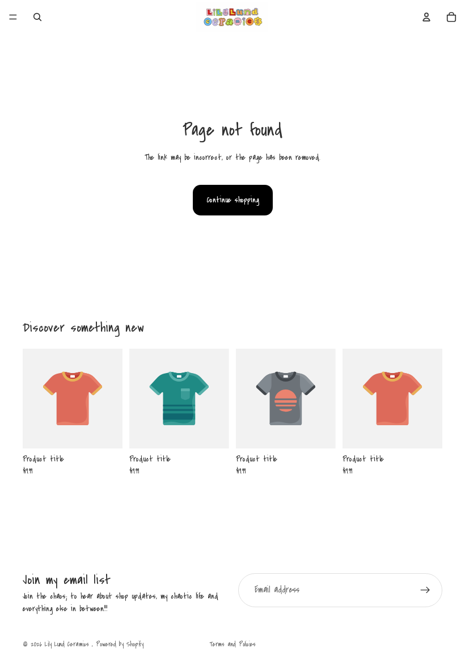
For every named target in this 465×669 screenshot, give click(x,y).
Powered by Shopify (119, 644)
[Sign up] (425, 590)
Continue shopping (232, 200)
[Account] (426, 17)
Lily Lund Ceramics (68, 644)
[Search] (37, 17)
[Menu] (13, 17)
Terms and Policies (232, 644)
